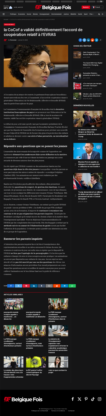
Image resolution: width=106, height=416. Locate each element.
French (97, 7)
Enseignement (44, 14)
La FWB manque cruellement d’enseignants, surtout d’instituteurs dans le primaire (57, 316)
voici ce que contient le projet (57, 371)
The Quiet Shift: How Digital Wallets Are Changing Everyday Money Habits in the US (92, 64)
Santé (80, 14)
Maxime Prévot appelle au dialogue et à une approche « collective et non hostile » (89, 164)
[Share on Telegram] (96, 40)
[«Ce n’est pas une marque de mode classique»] (77, 85)
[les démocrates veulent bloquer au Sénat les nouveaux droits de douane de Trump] (87, 119)
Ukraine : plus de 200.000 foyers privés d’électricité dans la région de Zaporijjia (92, 95)
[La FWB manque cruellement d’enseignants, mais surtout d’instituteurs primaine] (36, 330)
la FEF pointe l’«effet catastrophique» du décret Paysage (34, 372)
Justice (66, 14)
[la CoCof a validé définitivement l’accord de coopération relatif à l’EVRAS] (36, 66)
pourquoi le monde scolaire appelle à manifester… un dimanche (11, 315)
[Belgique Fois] (53, 7)
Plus (91, 14)
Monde (35, 14)
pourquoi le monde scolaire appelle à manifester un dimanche (35, 314)
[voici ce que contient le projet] (58, 362)
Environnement (56, 14)
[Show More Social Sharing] (100, 40)
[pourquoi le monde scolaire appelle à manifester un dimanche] (36, 304)
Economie (21, 14)
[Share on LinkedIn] (88, 40)
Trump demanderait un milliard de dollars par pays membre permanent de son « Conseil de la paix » (90, 195)
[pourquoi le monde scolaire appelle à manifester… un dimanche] (13, 304)
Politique (13, 14)
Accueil (6, 19)
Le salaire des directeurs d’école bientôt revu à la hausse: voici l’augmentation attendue (13, 373)
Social (29, 14)
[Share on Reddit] (92, 40)
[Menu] (4, 14)
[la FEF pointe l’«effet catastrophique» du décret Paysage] (36, 362)
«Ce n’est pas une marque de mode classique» (92, 84)
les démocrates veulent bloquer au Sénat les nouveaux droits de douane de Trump (90, 133)
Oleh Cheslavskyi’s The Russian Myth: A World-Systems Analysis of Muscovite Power (91, 53)
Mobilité (73, 14)
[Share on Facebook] (80, 40)
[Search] (99, 14)
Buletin (86, 7)
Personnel (13, 40)
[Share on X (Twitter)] (84, 40)
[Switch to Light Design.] (102, 14)
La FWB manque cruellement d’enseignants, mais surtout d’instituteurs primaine (34, 343)
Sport (86, 14)
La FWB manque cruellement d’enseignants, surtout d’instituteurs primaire (13, 342)
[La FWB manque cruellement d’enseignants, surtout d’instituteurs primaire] (13, 330)
